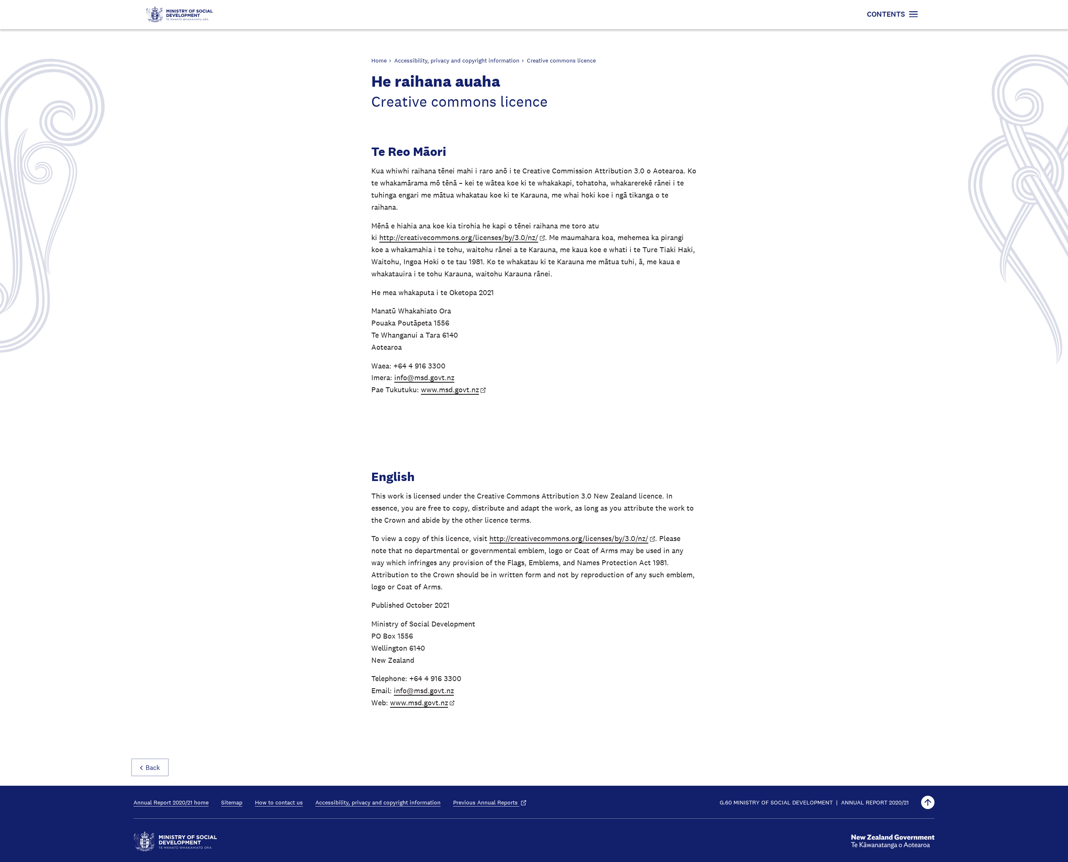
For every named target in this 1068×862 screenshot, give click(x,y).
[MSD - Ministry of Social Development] (175, 841)
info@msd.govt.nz (424, 377)
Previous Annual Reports (486, 802)
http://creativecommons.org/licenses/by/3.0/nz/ (458, 237)
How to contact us (279, 802)
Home (379, 60)
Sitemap (231, 802)
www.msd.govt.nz (450, 389)
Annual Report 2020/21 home (171, 802)
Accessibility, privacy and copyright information (456, 60)
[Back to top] (927, 802)
